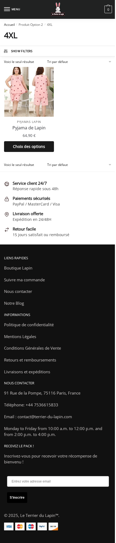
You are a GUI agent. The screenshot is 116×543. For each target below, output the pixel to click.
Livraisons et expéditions (27, 371)
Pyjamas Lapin (29, 122)
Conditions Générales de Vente (32, 348)
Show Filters (22, 51)
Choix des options (29, 146)
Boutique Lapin (18, 268)
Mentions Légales (20, 336)
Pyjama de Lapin (29, 128)
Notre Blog (14, 303)
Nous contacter (18, 291)
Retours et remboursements (30, 360)
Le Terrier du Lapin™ (39, 515)
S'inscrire (17, 497)
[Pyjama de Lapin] (29, 92)
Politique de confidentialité (29, 324)
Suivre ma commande (24, 279)
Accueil (9, 24)
